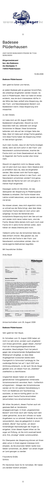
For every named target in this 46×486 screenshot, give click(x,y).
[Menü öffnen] (23, 34)
